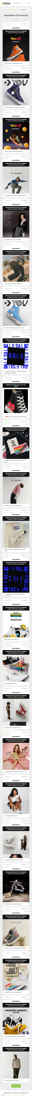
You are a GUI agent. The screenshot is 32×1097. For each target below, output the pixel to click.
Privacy (3, 1095)
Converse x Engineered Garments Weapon (15, 1036)
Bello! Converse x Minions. (11, 639)
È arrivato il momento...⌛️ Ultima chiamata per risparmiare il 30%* (15, 372)
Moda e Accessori (13, 10)
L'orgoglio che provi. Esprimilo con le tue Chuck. (14, 461)
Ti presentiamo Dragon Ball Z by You (13, 63)
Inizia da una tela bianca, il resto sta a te (14, 328)
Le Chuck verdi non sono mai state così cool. (15, 195)
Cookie (13, 1095)
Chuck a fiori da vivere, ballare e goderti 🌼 (15, 948)
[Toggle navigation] (29, 3)
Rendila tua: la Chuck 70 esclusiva (12, 505)
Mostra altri (16, 1086)
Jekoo (4, 10)
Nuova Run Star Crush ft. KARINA (12, 239)
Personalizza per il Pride (10, 683)
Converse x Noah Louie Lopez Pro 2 (13, 283)
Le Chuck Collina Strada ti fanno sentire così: (15, 771)
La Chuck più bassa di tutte (11, 816)
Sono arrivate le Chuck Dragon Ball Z (13, 151)
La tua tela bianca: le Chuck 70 (12, 1080)
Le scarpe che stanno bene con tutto (13, 860)
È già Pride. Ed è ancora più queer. (12, 992)
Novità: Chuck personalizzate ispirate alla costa (14, 550)
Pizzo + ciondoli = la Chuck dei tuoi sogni (14, 107)
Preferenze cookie (20, 1095)
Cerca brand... (16, 6)
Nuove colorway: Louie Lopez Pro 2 (13, 904)
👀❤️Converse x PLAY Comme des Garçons (15, 416)
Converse (7, 24)
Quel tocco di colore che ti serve (12, 727)
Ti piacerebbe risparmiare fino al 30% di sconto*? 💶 (14, 595)
